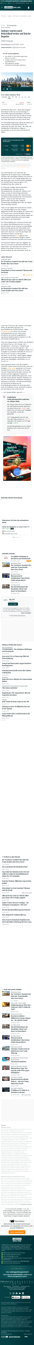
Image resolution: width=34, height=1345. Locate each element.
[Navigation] (2, 8)
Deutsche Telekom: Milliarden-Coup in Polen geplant (16, 882)
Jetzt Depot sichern (17, 1268)
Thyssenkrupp (5, 331)
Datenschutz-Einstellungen (16, 1288)
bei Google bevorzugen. (13, 47)
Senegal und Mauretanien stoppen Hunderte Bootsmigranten (16, 664)
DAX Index (16, 16)
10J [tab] (29, 97)
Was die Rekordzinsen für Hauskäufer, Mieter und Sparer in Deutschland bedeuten (19, 589)
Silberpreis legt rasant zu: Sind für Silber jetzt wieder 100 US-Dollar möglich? (16, 280)
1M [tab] (13, 97)
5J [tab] (25, 97)
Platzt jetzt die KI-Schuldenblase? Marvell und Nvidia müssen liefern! (20, 578)
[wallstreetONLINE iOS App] (16, 1298)
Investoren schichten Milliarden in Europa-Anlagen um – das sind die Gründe (21, 1018)
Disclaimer (16, 1286)
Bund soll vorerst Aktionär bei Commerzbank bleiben (17, 680)
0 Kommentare (12, 25)
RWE (17, 235)
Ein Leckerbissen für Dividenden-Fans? (15, 867)
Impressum (7, 1286)
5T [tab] (9, 97)
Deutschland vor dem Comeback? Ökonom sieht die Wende (16, 271)
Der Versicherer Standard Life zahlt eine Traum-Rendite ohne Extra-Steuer (17, 262)
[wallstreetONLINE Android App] (25, 1298)
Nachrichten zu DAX (25, 16)
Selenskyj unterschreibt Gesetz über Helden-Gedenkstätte (16, 671)
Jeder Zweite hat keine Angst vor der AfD (15, 701)
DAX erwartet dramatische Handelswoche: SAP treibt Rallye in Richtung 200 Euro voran (16, 921)
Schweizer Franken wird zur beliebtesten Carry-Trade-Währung (20, 1051)
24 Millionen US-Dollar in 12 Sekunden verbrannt (20, 1091)
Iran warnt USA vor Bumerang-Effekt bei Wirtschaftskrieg (15, 657)
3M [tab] (16, 97)
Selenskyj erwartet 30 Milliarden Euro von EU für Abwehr (16, 707)
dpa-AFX (10, 41)
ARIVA (12, 1303)
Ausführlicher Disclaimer (26, 1204)
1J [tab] (19, 97)
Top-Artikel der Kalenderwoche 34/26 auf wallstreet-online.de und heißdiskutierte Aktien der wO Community (15, 874)
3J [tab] (22, 97)
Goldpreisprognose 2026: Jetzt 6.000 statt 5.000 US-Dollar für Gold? (21, 1007)
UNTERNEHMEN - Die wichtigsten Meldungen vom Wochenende (17, 650)
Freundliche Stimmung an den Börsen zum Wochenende (21, 557)
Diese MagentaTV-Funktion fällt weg (14, 915)
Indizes (9, 16)
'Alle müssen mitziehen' (9, 688)
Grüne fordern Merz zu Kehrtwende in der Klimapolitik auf (16, 715)
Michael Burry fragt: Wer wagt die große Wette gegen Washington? (20, 1070)
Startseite (3, 16)
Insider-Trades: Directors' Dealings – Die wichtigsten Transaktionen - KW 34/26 (15, 904)
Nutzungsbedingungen (17, 1289)
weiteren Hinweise (21, 166)
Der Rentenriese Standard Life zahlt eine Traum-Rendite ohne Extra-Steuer (14, 289)
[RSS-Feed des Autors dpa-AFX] (10, 615)
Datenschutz (25, 1286)
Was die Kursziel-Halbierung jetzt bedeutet (16, 910)
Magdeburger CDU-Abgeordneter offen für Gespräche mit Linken (16, 694)
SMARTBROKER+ (25, 1261)
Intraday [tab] (4, 97)
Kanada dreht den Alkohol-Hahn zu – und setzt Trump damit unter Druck (20, 1081)
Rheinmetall (12, 368)
